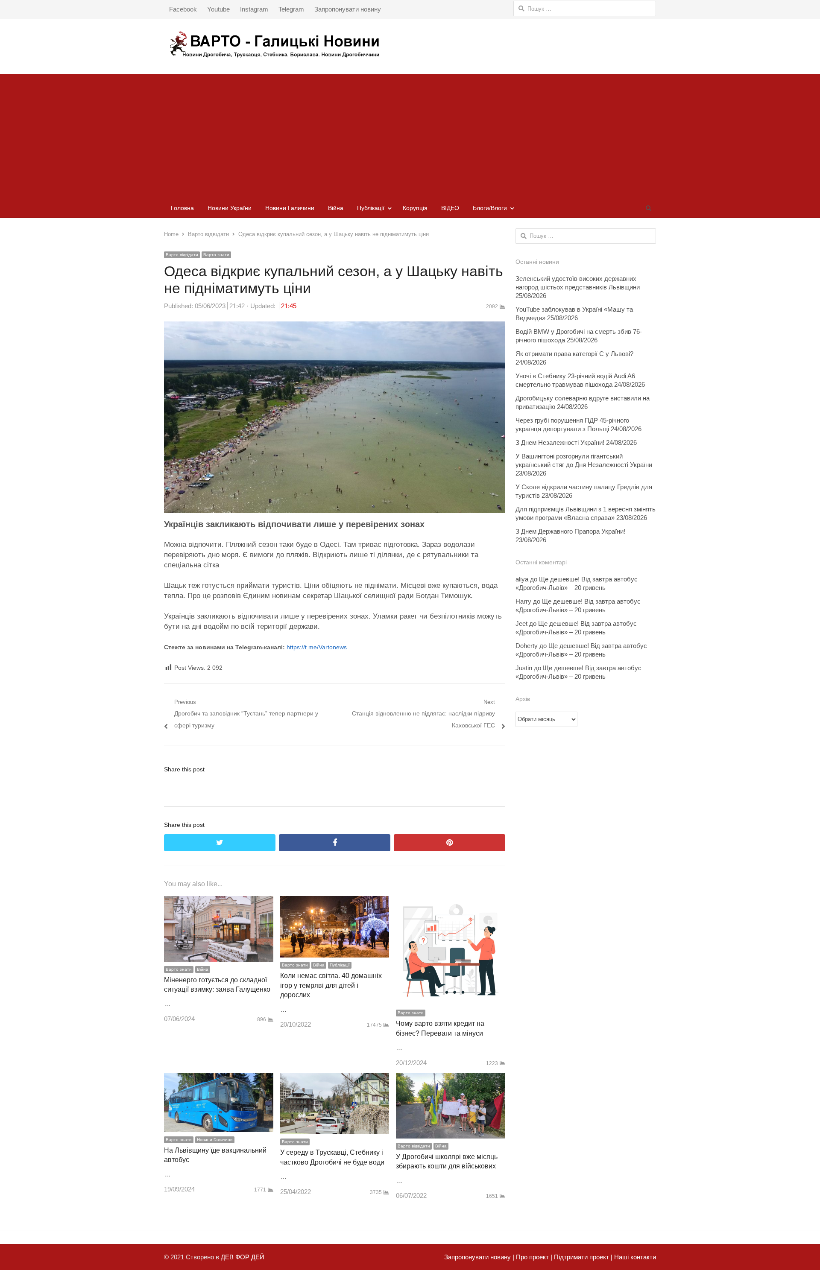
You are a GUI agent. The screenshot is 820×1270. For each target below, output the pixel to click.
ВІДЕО (450, 207)
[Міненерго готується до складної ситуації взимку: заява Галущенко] (218, 901)
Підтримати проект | (582, 1257)
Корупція (415, 207)
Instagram (254, 9)
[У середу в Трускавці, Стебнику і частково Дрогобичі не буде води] (335, 1078)
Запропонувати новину (347, 9)
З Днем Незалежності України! (559, 442)
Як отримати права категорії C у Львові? (574, 353)
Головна (182, 207)
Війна (335, 207)
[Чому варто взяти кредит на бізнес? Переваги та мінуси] (450, 901)
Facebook (183, 9)
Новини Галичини (289, 207)
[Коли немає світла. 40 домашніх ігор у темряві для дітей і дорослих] (335, 901)
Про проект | (533, 1257)
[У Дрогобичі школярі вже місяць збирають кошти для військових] (450, 1078)
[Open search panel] (648, 208)
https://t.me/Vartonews (317, 647)
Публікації (370, 207)
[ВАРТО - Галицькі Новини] (410, 44)
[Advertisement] (410, 133)
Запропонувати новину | (479, 1257)
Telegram (291, 9)
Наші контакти (634, 1257)
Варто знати (216, 254)
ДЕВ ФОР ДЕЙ (242, 1257)
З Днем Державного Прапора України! (570, 531)
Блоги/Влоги (490, 207)
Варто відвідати (182, 254)
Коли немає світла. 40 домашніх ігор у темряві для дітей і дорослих (331, 985)
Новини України (230, 207)
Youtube (218, 9)
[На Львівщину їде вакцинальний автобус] (218, 1078)
